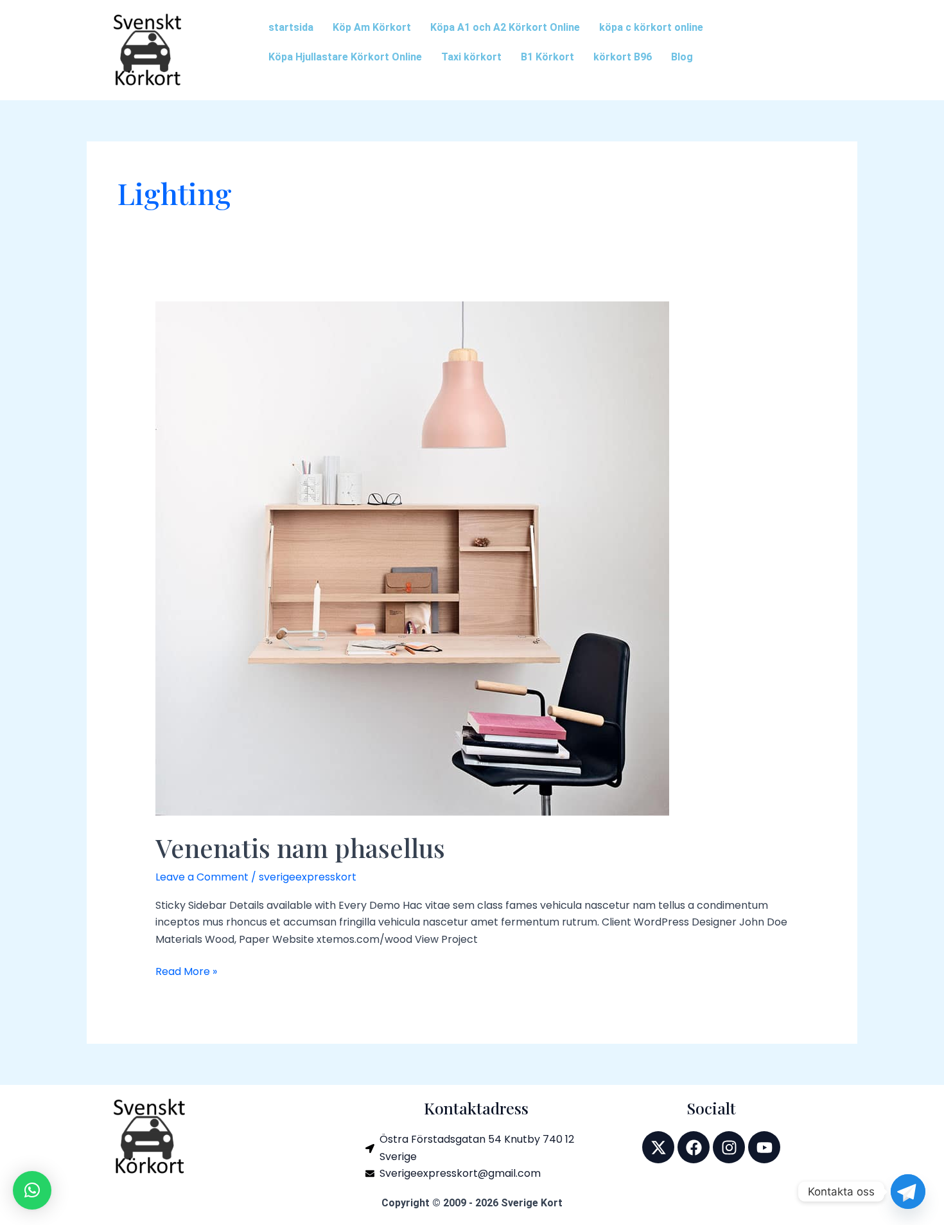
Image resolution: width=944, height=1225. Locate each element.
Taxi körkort (471, 57)
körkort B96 (622, 57)
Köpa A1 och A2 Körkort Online (505, 27)
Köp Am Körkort (372, 27)
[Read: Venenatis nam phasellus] (412, 558)
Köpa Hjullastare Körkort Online (345, 57)
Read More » (186, 971)
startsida (290, 27)
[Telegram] (908, 1191)
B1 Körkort (547, 57)
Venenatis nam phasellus (300, 847)
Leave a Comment (202, 877)
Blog (682, 57)
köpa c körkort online (651, 27)
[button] (32, 1190)
